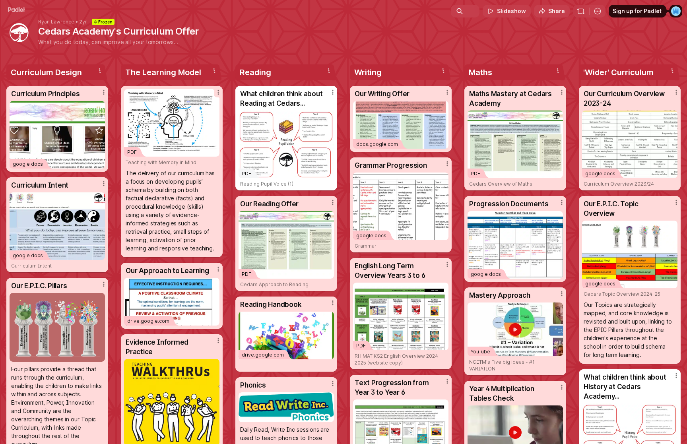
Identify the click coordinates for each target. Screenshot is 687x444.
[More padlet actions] (597, 11)
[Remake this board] (581, 11)
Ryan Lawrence (56, 22)
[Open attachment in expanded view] (57, 327)
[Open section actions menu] (99, 71)
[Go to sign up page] (676, 11)
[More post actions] (103, 92)
